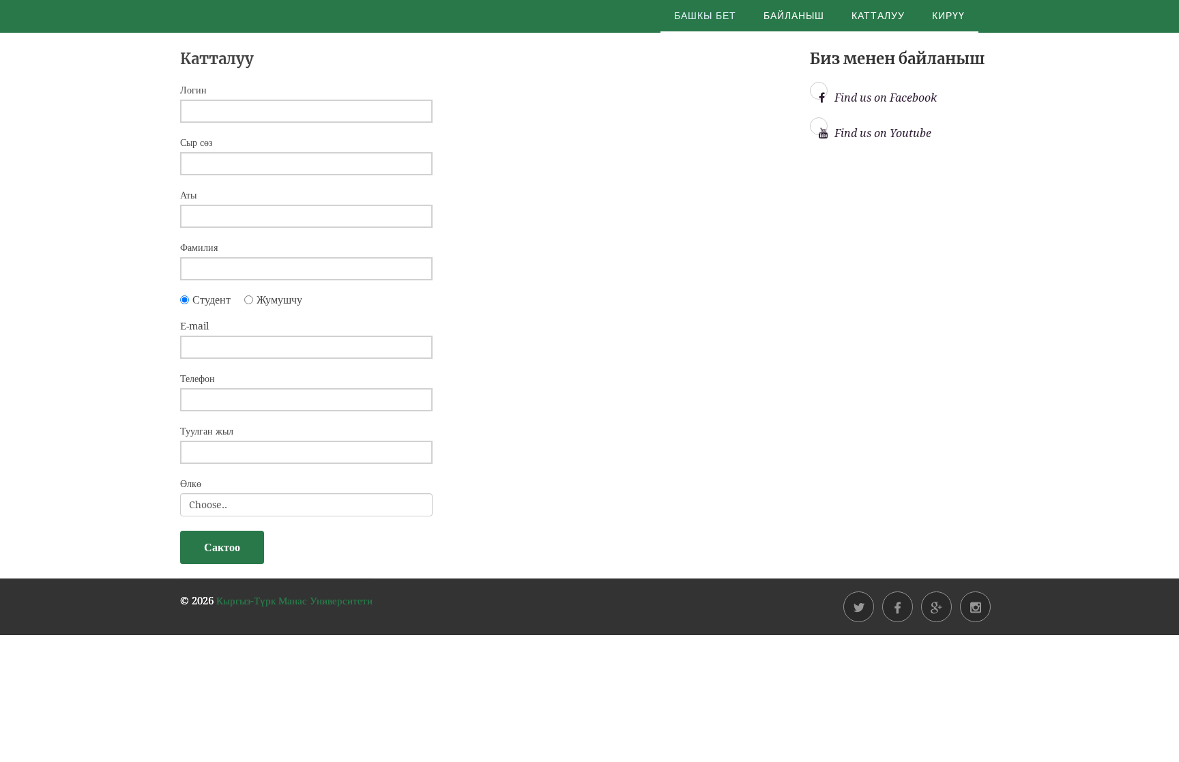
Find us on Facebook (885, 97)
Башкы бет (705, 15)
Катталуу (878, 15)
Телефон (197, 378)
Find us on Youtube (882, 133)
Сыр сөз (196, 142)
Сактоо (222, 547)
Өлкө (190, 483)
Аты (188, 195)
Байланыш (793, 15)
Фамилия (199, 247)
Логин (193, 90)
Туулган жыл (206, 431)
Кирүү (948, 15)
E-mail (194, 326)
